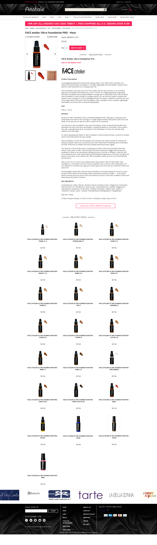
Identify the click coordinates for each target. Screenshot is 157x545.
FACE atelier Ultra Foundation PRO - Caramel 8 (114, 304)
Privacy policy (89, 514)
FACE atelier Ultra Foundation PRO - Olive (114, 437)
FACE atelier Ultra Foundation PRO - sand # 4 (78, 272)
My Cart (86, 524)
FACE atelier (66, 28)
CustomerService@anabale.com (39, 526)
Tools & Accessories (82, 17)
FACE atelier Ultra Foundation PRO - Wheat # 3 (42, 272)
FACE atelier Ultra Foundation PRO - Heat (114, 401)
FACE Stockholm (41, 28)
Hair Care (112, 17)
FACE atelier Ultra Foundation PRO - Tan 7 (78, 304)
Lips (59, 17)
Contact (128, 2)
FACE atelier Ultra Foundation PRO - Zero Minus (114, 369)
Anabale (34, 9)
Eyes (52, 17)
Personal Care (127, 17)
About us (119, 2)
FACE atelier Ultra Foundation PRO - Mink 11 (42, 369)
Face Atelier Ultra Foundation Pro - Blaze (42, 437)
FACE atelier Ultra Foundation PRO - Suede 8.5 (42, 336)
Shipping (86, 517)
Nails (67, 17)
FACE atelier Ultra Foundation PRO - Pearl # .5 (42, 240)
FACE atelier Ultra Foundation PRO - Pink (42, 476)
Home (27, 28)
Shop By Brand (56, 28)
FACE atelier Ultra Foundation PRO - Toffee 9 (78, 336)
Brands (32, 28)
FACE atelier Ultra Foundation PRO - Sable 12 (78, 369)
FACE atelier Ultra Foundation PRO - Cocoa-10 (114, 336)
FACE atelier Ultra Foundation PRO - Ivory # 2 (114, 240)
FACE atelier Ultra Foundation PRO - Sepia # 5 (114, 272)
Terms (85, 521)
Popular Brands (30, 17)
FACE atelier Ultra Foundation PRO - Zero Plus (42, 401)
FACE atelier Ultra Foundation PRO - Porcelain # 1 (78, 240)
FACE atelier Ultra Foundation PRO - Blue (78, 437)
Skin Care (99, 17)
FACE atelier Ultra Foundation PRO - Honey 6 (42, 304)
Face (44, 17)
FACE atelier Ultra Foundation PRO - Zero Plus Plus (78, 401)
